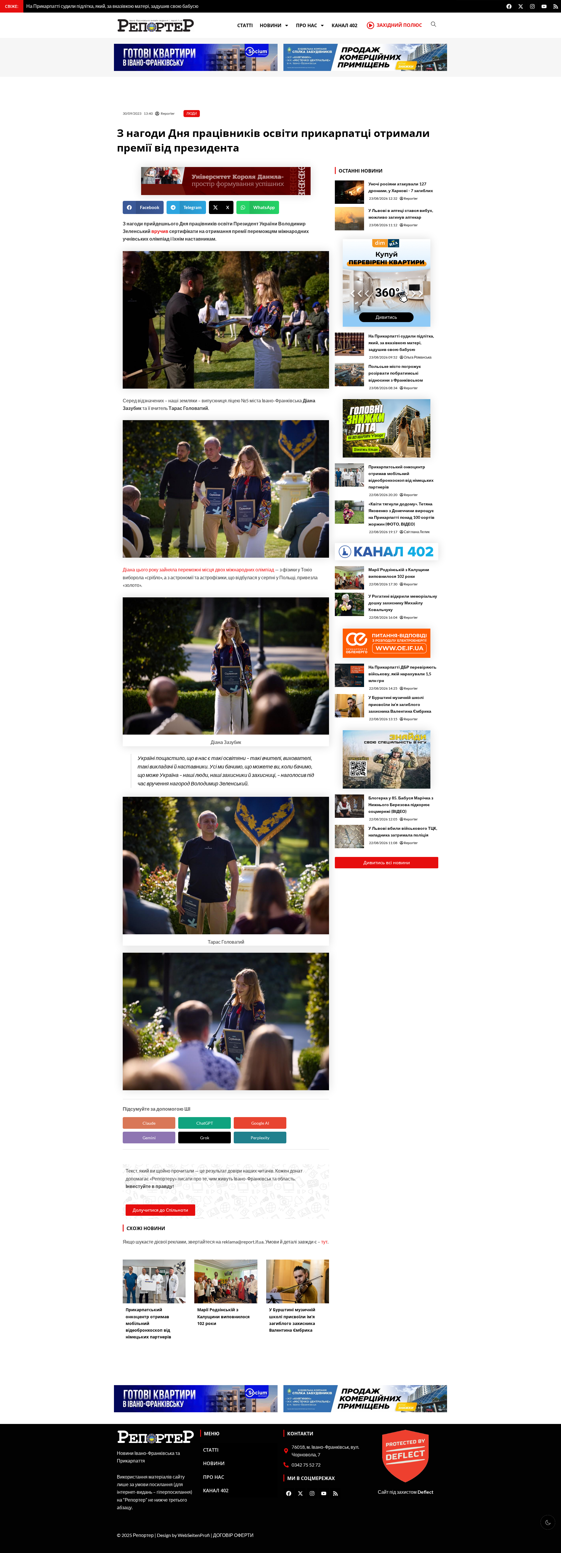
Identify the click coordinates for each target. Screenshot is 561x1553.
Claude (149, 1123)
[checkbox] (548, 1522)
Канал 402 (344, 25)
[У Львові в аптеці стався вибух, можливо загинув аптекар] (349, 218)
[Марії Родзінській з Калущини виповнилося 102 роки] (349, 577)
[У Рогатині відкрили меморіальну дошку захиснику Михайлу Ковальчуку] (349, 604)
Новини (270, 25)
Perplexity (260, 1137)
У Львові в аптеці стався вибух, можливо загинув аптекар (400, 214)
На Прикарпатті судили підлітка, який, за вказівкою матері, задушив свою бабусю (401, 342)
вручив (159, 231)
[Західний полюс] (370, 25)
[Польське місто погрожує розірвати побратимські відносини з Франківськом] (349, 374)
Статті (245, 25)
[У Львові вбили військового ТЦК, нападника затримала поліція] (349, 836)
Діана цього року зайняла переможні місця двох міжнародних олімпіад (198, 569)
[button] (143, 207)
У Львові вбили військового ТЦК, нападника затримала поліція (402, 831)
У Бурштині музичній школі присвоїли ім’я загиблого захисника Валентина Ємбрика (399, 704)
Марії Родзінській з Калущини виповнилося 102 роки (398, 573)
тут (324, 1241)
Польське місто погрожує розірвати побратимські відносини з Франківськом (395, 373)
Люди (191, 113)
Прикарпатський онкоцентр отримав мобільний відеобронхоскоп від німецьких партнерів (401, 476)
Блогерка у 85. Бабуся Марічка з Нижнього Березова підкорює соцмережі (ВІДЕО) (400, 804)
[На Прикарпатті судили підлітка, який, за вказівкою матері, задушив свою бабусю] (349, 344)
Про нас (306, 25)
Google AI (260, 1123)
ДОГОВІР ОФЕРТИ (233, 1535)
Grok (204, 1137)
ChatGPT (204, 1123)
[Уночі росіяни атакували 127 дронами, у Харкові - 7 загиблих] (349, 192)
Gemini (149, 1137)
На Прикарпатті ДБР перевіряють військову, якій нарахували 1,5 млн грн (402, 674)
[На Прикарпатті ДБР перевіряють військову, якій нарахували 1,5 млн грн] (349, 675)
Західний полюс (399, 25)
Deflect (425, 1492)
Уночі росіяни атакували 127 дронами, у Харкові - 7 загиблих (400, 187)
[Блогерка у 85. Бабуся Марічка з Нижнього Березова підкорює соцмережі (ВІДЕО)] (349, 806)
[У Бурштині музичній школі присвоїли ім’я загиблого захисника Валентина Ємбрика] (349, 705)
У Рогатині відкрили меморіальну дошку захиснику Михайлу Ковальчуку (402, 603)
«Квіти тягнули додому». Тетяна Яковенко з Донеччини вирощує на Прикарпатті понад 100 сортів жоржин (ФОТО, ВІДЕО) (401, 513)
